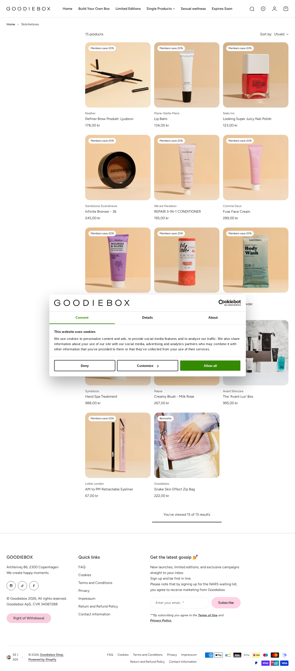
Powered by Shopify (42, 659)
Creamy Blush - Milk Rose (174, 396)
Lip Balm (160, 119)
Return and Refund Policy (98, 606)
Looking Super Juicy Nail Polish (247, 119)
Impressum (86, 598)
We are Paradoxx (165, 206)
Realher (90, 113)
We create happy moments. (28, 573)
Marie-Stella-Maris (166, 113)
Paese (158, 391)
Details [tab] (147, 317)
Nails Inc (229, 113)
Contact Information (94, 614)
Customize (145, 366)
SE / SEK (15, 657)
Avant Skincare (233, 391)
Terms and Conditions (95, 583)
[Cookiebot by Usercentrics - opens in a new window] (222, 303)
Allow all (210, 366)
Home (11, 24)
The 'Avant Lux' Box (238, 396)
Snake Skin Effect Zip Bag (174, 489)
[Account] (274, 9)
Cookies (84, 575)
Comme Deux (232, 206)
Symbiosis (92, 391)
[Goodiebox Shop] (28, 9)
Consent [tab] (82, 317)
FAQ (81, 567)
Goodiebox (161, 484)
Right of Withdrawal (28, 618)
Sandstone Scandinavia (101, 206)
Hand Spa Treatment (101, 396)
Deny (85, 366)
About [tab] (213, 317)
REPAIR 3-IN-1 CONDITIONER (177, 211)
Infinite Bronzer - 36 (100, 211)
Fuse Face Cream (236, 211)
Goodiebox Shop (52, 655)
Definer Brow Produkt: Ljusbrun (109, 119)
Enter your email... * (170, 603)
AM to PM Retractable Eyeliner (109, 489)
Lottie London (94, 484)
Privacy (84, 591)
